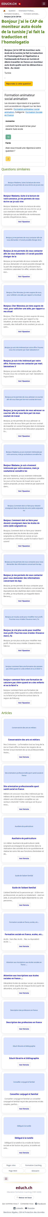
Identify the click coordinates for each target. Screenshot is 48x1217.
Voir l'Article (24, 757)
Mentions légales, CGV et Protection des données (24, 1212)
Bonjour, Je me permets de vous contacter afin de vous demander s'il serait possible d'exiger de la (23, 254)
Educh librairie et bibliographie (24, 1058)
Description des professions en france (24, 1022)
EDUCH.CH (11, 4)
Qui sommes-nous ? (10, 1204)
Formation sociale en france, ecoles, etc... (24, 934)
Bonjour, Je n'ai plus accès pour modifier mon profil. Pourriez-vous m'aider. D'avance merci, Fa (24, 633)
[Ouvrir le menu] (6, 1179)
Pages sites (11, 1165)
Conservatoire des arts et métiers (24, 739)
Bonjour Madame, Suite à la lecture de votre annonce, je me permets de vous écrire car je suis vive (22, 199)
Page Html (13, 1171)
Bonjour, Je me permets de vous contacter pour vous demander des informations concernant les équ (23, 578)
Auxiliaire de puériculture (24, 838)
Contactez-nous (26, 1204)
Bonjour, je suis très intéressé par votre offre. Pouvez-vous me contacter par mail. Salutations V (23, 363)
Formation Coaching (33, 1165)
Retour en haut (25, 1197)
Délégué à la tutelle (24, 1138)
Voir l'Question (24, 222)
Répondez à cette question (18, 83)
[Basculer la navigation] (44, 4)
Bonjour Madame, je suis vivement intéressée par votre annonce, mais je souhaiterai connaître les (21, 468)
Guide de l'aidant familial (24, 887)
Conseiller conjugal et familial (24, 1094)
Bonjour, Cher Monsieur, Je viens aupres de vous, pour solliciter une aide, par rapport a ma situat (24, 309)
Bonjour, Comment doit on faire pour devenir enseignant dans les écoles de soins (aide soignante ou (22, 523)
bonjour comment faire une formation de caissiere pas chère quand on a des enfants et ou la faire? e (24, 682)
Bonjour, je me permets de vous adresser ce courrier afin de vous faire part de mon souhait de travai (24, 413)
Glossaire (35, 1171)
